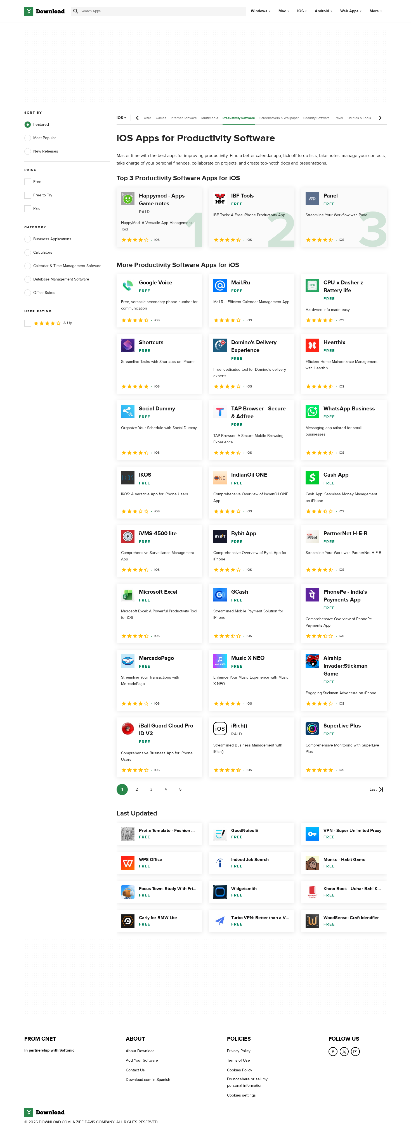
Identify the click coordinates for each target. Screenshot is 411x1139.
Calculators (42, 252)
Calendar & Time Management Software (67, 265)
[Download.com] (44, 11)
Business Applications (52, 239)
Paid (37, 208)
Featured (41, 124)
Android (322, 11)
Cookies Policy (239, 1070)
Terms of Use (238, 1060)
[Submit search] (75, 11)
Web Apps (349, 11)
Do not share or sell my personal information (247, 1082)
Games (161, 118)
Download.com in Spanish (148, 1079)
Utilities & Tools (359, 118)
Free (37, 181)
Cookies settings (241, 1095)
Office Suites (44, 292)
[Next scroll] (380, 118)
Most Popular (44, 137)
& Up (67, 323)
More (374, 11)
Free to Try (42, 195)
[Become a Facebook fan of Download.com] (333, 1051)
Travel (338, 118)
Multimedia (209, 118)
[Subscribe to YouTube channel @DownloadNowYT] (355, 1051)
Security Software (316, 118)
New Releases (45, 151)
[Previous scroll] (137, 118)
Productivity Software (239, 118)
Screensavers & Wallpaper (279, 118)
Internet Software (184, 118)
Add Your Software (142, 1060)
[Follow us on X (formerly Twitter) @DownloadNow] (344, 1051)
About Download (140, 1050)
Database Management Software (61, 279)
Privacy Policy (239, 1050)
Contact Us (135, 1070)
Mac (282, 11)
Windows (259, 11)
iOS (300, 11)
